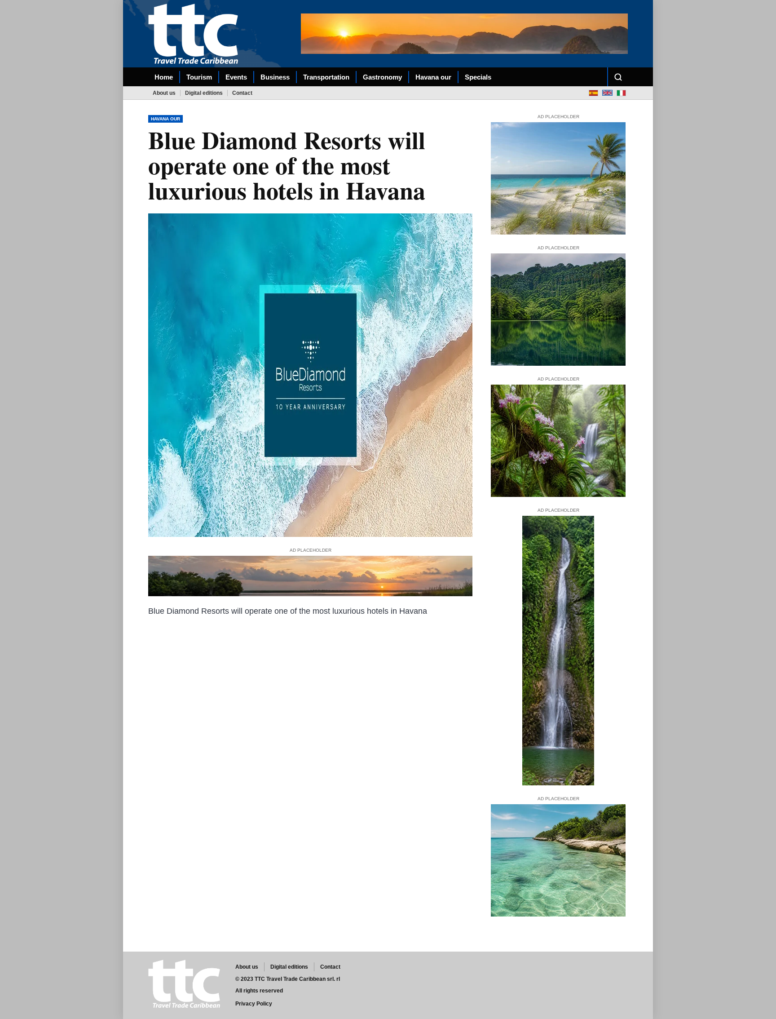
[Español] (593, 92)
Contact (242, 93)
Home (163, 77)
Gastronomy (382, 77)
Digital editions (204, 93)
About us (164, 93)
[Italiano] (621, 92)
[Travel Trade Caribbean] (195, 33)
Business (275, 77)
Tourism (199, 77)
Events (236, 77)
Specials (478, 77)
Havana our (433, 77)
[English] (607, 92)
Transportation (326, 77)
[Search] (618, 76)
